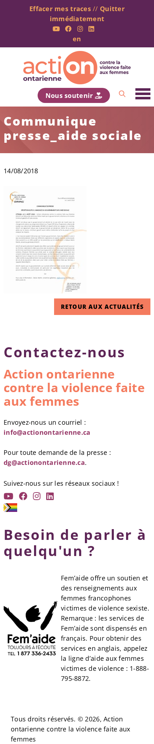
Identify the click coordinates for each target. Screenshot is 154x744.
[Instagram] (80, 28)
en (77, 38)
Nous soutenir (70, 95)
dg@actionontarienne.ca (44, 462)
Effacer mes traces (60, 8)
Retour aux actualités (102, 307)
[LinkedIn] (91, 28)
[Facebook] (68, 28)
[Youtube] (56, 28)
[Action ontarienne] (77, 67)
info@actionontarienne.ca (47, 432)
